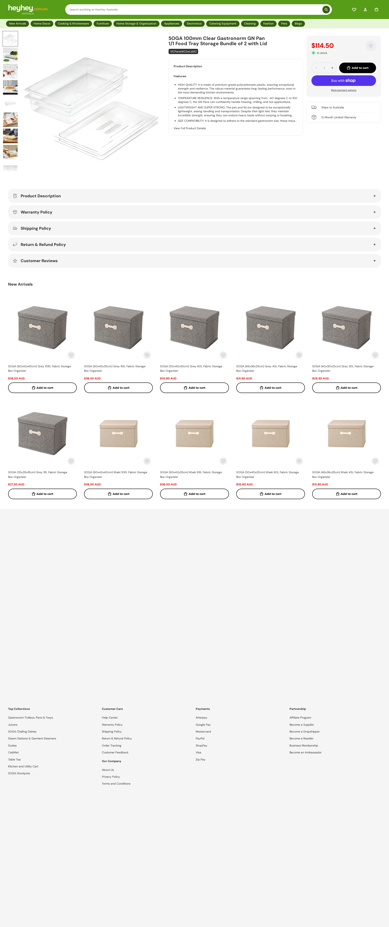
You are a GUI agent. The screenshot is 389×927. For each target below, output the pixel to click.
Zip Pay (200, 759)
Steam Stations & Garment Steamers (32, 738)
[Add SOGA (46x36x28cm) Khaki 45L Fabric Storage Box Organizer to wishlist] (375, 461)
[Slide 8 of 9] (10, 152)
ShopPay (201, 745)
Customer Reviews (39, 260)
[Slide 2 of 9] (10, 55)
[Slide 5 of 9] (10, 103)
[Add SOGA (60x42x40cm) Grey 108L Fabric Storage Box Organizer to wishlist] (71, 355)
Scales (12, 745)
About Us (108, 770)
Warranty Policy (36, 212)
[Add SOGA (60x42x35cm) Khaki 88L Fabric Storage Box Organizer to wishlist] (223, 461)
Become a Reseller (301, 738)
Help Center (110, 717)
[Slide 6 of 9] (10, 119)
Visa (198, 752)
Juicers (12, 724)
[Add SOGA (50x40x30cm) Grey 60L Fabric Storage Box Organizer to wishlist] (223, 355)
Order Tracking (111, 745)
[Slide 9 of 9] (10, 168)
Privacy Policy (111, 777)
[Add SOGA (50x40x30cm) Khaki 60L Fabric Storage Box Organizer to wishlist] (299, 461)
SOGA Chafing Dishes (22, 731)
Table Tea (14, 759)
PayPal (200, 738)
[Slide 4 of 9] (10, 87)
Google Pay (203, 724)
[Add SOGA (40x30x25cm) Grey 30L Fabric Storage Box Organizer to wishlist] (375, 355)
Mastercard (203, 731)
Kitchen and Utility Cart (23, 766)
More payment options (343, 90)
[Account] (365, 9)
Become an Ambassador (306, 752)
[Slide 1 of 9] (10, 38)
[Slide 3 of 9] (10, 71)
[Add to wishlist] (370, 46)
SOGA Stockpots (19, 773)
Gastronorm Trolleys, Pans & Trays (30, 717)
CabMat (13, 752)
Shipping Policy (36, 228)
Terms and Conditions (116, 783)
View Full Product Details (190, 128)
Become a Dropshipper (305, 731)
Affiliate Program (300, 717)
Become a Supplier (302, 724)
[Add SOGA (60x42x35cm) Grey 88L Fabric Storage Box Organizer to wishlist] (147, 355)
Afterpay (201, 717)
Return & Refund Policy (43, 244)
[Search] (198, 9)
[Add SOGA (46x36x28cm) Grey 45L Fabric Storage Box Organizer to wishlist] (299, 355)
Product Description (41, 196)
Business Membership (304, 745)
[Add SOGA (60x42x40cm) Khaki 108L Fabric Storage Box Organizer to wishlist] (147, 461)
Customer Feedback (115, 752)
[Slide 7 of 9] (10, 136)
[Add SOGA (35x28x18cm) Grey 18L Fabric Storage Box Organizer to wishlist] (71, 461)
